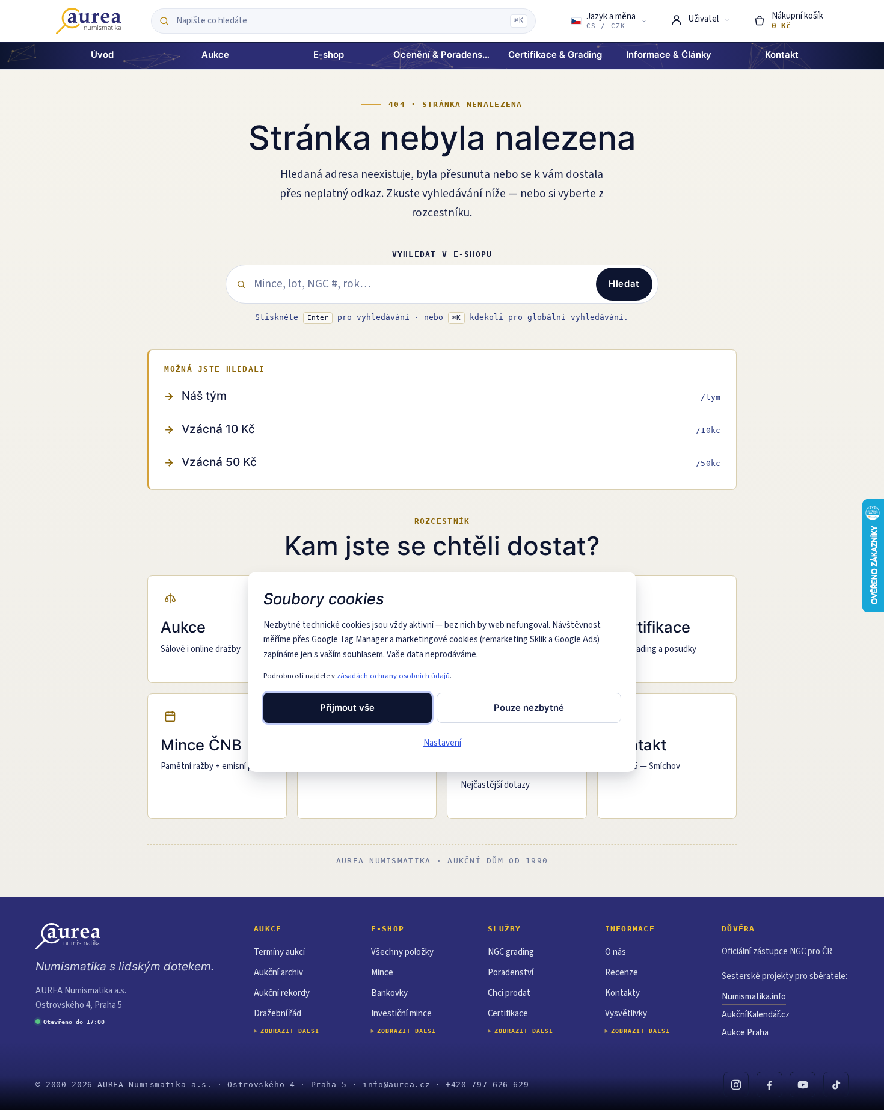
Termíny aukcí (279, 952)
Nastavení (442, 743)
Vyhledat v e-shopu (442, 254)
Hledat (624, 283)
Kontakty (622, 993)
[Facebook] (769, 1084)
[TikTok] (836, 1084)
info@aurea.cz (396, 1084)
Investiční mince (401, 1013)
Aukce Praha (745, 1032)
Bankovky (389, 993)
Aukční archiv (278, 972)
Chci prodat (509, 993)
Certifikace (508, 1013)
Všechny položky (402, 952)
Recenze (621, 972)
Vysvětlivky (626, 1013)
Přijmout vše (347, 707)
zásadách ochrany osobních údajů (393, 675)
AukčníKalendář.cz (756, 1014)
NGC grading (511, 952)
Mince (382, 972)
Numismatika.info (754, 996)
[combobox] (340, 21)
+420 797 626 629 (487, 1084)
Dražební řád (277, 1013)
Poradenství (510, 972)
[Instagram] (736, 1084)
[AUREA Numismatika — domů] (88, 21)
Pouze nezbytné (529, 707)
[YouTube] (802, 1084)
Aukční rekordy (282, 993)
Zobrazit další (289, 1031)
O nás (615, 952)
